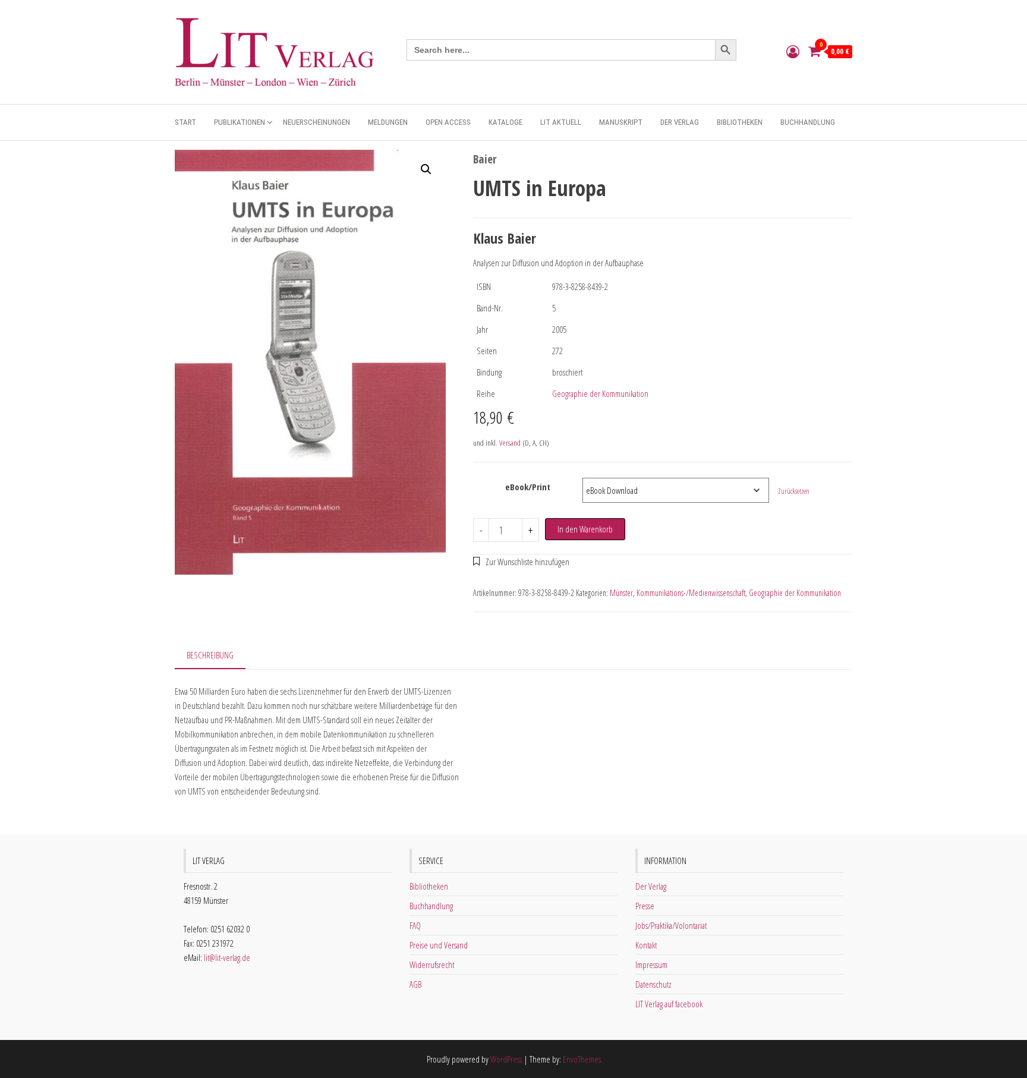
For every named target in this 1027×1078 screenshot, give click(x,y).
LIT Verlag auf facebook (668, 1004)
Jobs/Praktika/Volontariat (671, 925)
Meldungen (388, 122)
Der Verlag (679, 122)
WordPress (506, 1059)
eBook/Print (527, 487)
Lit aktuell (560, 122)
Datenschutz (653, 984)
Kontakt (646, 945)
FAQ (415, 925)
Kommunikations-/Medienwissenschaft (691, 592)
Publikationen (239, 122)
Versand (510, 442)
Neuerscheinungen (316, 122)
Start (185, 122)
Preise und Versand (438, 945)
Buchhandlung (807, 122)
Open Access (448, 122)
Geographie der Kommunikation (600, 393)
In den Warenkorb (585, 529)
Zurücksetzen (793, 491)
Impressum (651, 964)
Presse (644, 906)
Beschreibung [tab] (210, 655)
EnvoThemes (582, 1059)
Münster (621, 592)
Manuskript (620, 122)
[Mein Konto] (792, 51)
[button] (426, 169)
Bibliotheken (740, 122)
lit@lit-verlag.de (227, 957)
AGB (415, 984)
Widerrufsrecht (431, 964)
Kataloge (505, 122)
